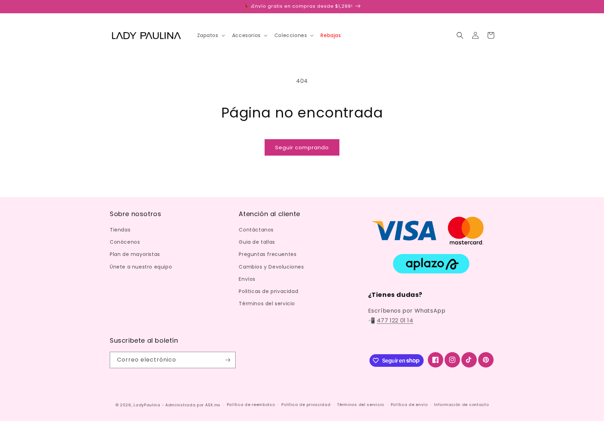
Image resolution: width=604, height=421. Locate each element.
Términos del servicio (267, 303)
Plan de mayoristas (135, 254)
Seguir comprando (302, 147)
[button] (210, 35)
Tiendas (120, 229)
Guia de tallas (257, 241)
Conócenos (125, 241)
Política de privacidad (305, 404)
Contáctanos (256, 229)
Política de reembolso (251, 404)
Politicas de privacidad (268, 291)
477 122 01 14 (395, 320)
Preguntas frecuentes (267, 254)
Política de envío (409, 404)
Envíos (247, 279)
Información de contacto (461, 404)
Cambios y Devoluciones (271, 266)
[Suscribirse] (227, 360)
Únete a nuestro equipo (141, 266)
